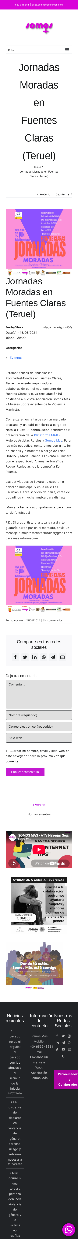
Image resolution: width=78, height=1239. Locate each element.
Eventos (16, 358)
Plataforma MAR (46, 435)
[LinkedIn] (57, 1042)
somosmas (17, 620)
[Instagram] (69, 1036)
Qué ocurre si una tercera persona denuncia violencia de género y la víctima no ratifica (15, 1204)
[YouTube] (63, 1049)
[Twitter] (63, 1036)
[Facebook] (56, 1036)
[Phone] (63, 1056)
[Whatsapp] (69, 1042)
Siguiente (62, 194)
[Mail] (69, 1049)
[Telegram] (63, 1042)
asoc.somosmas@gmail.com (47, 4)
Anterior (46, 194)
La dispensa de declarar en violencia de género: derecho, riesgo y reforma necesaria (15, 1130)
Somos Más (53, 440)
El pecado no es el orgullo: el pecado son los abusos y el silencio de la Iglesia (15, 1060)
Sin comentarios (53, 620)
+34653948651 (41, 1046)
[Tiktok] (56, 1049)
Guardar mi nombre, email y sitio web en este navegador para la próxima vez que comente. (37, 756)
